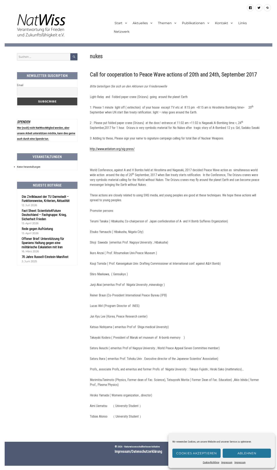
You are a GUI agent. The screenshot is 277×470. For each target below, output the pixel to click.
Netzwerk (122, 32)
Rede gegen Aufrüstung (37, 229)
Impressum (226, 462)
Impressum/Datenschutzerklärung (138, 451)
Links (242, 23)
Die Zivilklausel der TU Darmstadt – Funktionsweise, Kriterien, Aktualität (46, 199)
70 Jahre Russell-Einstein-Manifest (45, 257)
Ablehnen (246, 453)
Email (20, 85)
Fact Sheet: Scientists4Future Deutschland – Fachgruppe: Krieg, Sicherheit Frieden (44, 215)
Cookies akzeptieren (196, 453)
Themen (165, 23)
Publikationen (193, 23)
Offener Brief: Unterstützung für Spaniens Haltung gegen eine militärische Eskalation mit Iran (43, 243)
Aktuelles (140, 23)
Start (118, 23)
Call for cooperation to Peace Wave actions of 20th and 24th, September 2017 (173, 74)
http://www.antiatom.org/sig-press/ (112, 149)
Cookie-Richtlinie (211, 462)
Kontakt (221, 23)
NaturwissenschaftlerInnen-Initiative (142, 446)
